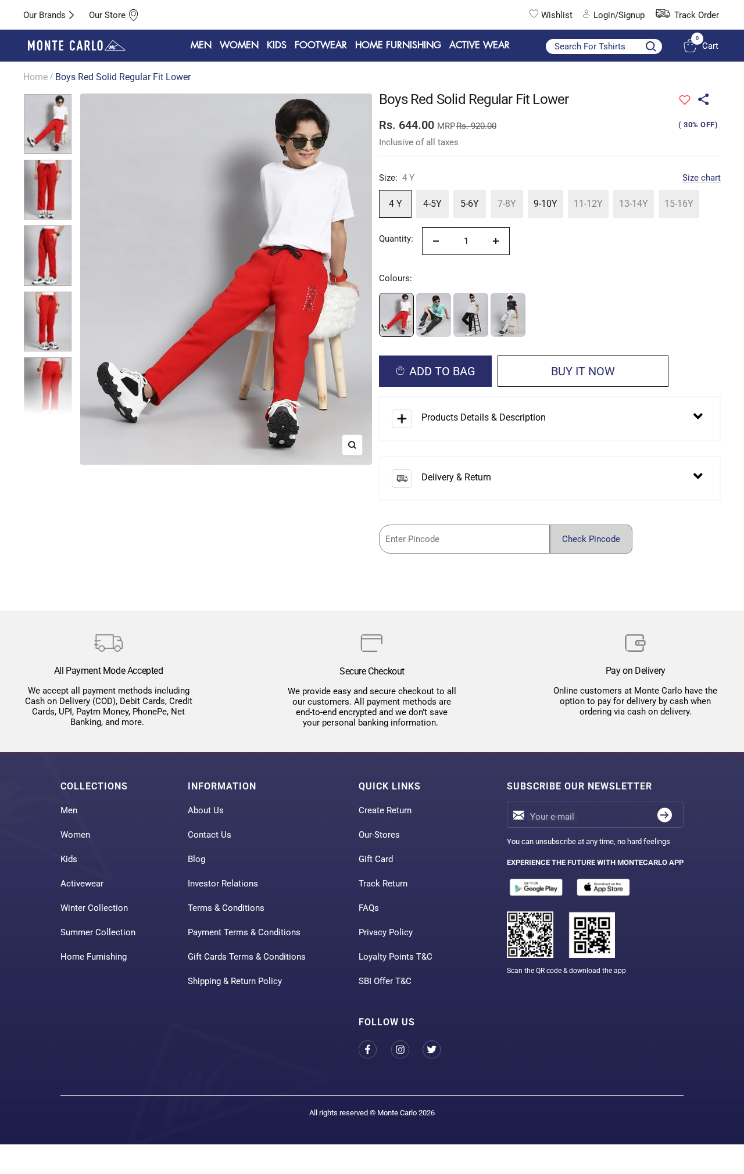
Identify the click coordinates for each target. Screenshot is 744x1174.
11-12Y (588, 203)
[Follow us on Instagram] (407, 1050)
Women (75, 835)
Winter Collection (94, 908)
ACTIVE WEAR (479, 45)
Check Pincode (591, 539)
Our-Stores (379, 835)
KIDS (277, 45)
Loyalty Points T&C (395, 957)
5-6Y (469, 203)
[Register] (664, 814)
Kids (68, 859)
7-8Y (507, 203)
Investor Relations (223, 883)
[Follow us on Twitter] (439, 1050)
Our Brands (44, 15)
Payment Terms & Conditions (244, 932)
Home (35, 76)
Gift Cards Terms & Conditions (247, 957)
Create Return (385, 810)
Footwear (321, 45)
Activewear (81, 883)
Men (68, 810)
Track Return (383, 883)
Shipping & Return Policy (235, 981)
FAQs (369, 908)
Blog (196, 859)
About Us (206, 810)
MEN (201, 45)
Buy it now (583, 371)
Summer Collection (97, 932)
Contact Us (209, 835)
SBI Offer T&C (385, 981)
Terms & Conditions (226, 908)
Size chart (701, 178)
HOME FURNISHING (398, 45)
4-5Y (432, 203)
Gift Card (376, 859)
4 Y (395, 203)
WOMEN (239, 45)
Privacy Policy (386, 932)
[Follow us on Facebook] (375, 1050)
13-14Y (633, 203)
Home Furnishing (93, 957)
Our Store (107, 15)
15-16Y (678, 203)
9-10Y (545, 203)
